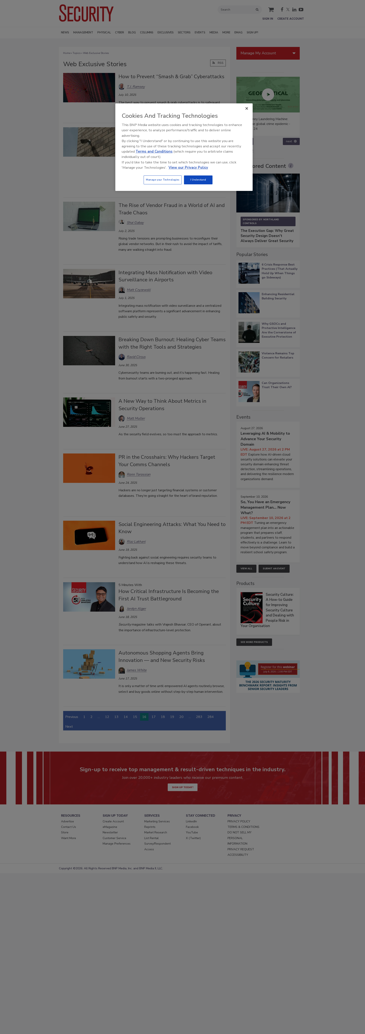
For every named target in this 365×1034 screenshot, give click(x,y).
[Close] (246, 108)
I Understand (198, 179)
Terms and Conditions (154, 151)
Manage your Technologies (162, 179)
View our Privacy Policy (188, 167)
